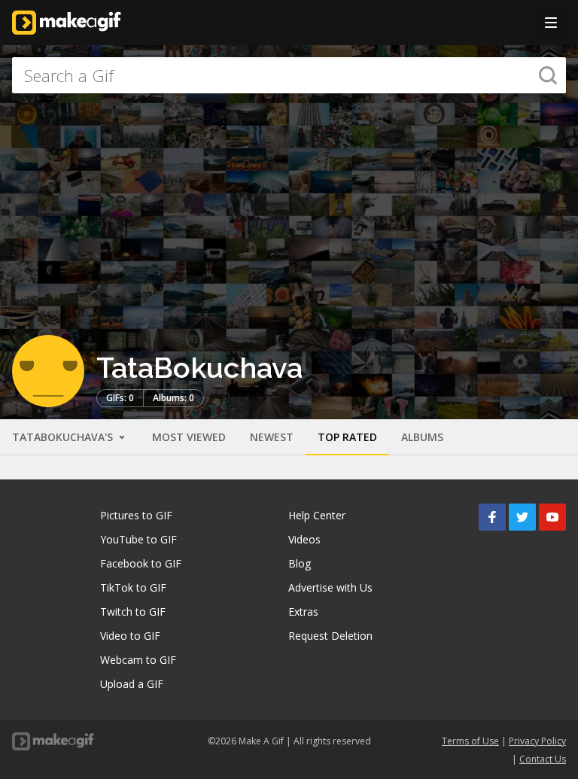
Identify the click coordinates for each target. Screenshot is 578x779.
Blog (299, 563)
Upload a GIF (131, 684)
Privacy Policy (537, 741)
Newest (272, 437)
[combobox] (289, 75)
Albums (422, 437)
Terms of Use (470, 741)
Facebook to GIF (140, 563)
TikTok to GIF (133, 587)
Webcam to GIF (138, 660)
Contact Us (542, 759)
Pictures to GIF (136, 515)
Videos (304, 539)
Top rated (347, 437)
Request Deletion (330, 635)
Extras (303, 611)
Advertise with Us (330, 587)
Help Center (316, 515)
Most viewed (189, 437)
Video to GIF (130, 635)
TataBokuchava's (64, 437)
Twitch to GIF (133, 611)
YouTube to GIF (138, 539)
